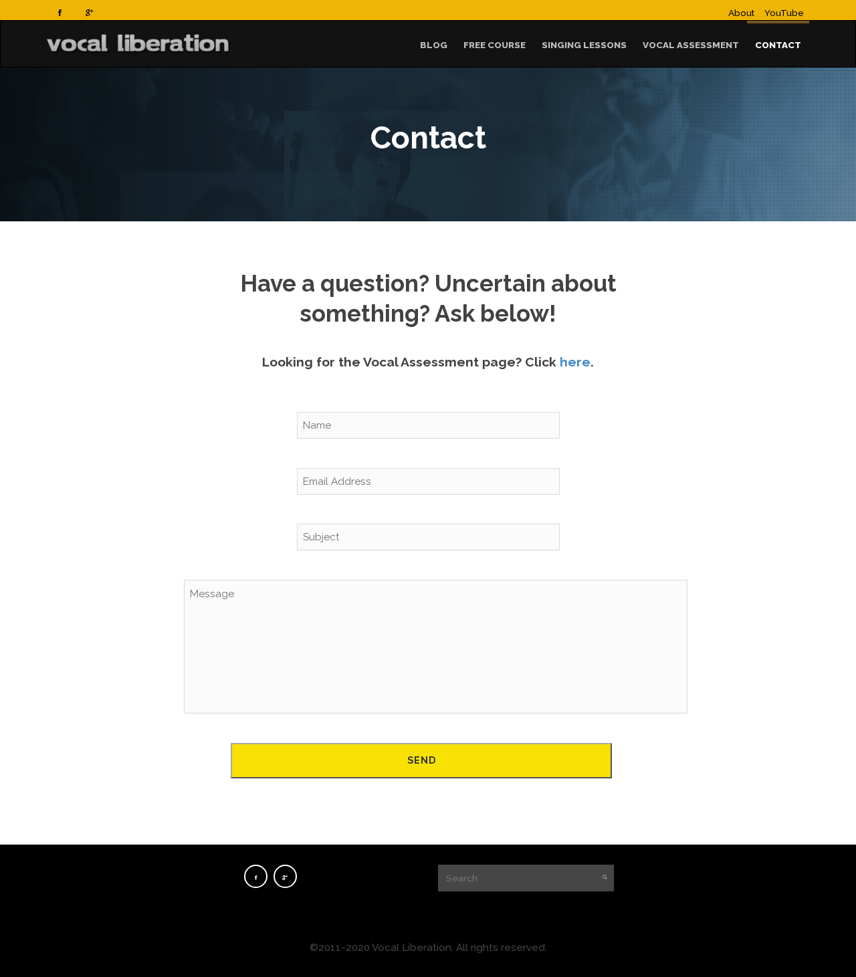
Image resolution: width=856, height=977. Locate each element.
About (741, 12)
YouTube (784, 12)
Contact (778, 44)
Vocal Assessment (691, 44)
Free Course (494, 44)
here (575, 362)
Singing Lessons (584, 44)
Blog (433, 44)
